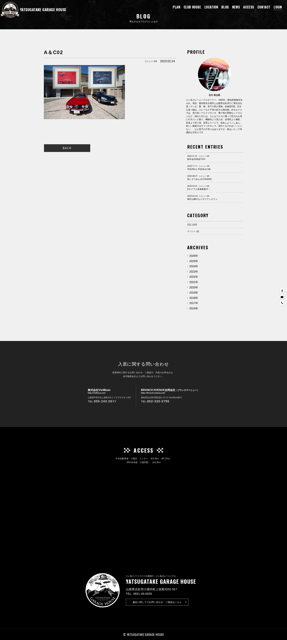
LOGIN (278, 6)
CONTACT (263, 6)
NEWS (236, 6)
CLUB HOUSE (192, 6)
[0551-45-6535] (282, 302)
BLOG (225, 6)
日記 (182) (192, 224)
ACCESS (248, 6)
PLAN (176, 6)
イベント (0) (193, 231)
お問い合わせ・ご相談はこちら (157, 602)
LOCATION (211, 6)
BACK (67, 148)
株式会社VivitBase (99, 391)
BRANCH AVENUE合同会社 (170, 391)
